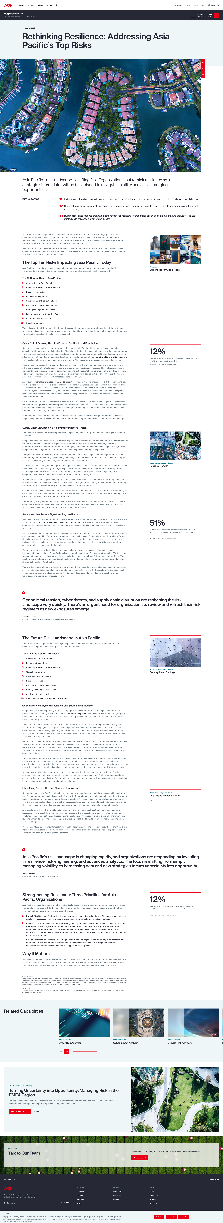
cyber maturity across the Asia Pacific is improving (56, 381)
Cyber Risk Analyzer (70, 1042)
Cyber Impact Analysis (125, 1042)
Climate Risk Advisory (180, 1042)
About (49, 5)
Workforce (153, 1203)
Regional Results (13, 13)
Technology (154, 1195)
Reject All (171, 1217)
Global (215, 5)
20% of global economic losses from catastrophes (58, 522)
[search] (56, 5)
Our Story (80, 1191)
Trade (152, 1191)
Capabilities (20, 5)
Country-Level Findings (162, 672)
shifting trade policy (77, 713)
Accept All (183, 1217)
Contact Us (178, 5)
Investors (195, 5)
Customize (159, 1217)
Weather (153, 1199)
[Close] (220, 1216)
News (202, 5)
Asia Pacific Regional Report (165, 795)
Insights (41, 5)
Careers (188, 5)
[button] (20, 1111)
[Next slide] (66, 1051)
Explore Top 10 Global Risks (165, 269)
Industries (31, 5)
